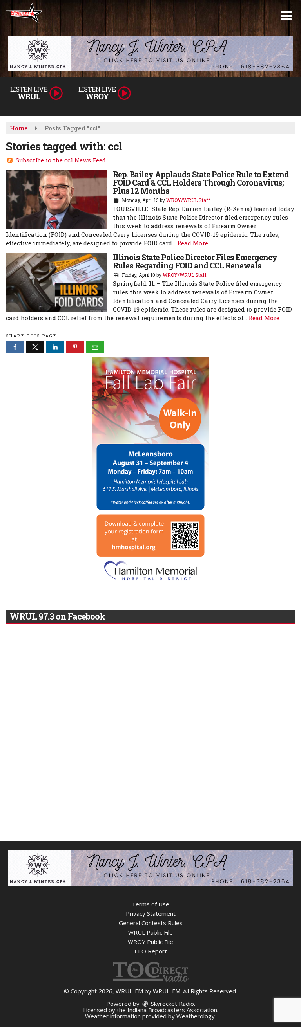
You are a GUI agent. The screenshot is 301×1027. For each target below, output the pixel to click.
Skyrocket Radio (171, 1003)
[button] (286, 16)
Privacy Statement (151, 913)
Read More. (193, 243)
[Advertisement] (150, 53)
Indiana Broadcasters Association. (172, 1010)
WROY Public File (150, 942)
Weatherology (195, 1016)
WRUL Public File (150, 932)
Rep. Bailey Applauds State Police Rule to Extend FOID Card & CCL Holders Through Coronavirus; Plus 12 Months (201, 182)
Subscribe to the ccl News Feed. (61, 160)
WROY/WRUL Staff (188, 200)
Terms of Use (150, 904)
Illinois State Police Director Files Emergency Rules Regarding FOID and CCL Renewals (195, 261)
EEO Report (150, 951)
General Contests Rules (151, 923)
